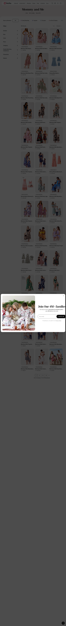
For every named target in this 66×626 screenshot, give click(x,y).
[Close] (63, 296)
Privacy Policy (58, 320)
